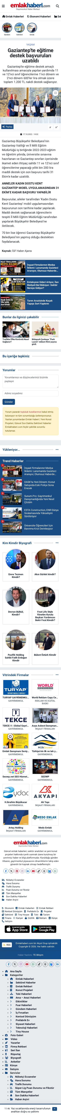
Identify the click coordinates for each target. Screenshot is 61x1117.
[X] (11, 870)
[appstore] (17, 929)
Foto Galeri (16, 1035)
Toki (36, 914)
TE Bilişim (38, 955)
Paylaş (9, 126)
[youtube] (26, 964)
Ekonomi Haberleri (40, 16)
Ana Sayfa (15, 971)
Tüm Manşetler (13, 893)
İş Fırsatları (22, 1012)
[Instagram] (22, 870)
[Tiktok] (38, 870)
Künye (54, 918)
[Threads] (44, 870)
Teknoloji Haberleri (26, 1027)
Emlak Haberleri (14, 16)
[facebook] (8, 964)
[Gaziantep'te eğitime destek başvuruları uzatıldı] (30, 105)
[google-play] (44, 929)
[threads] (45, 964)
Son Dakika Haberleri (16, 896)
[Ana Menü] (3, 6)
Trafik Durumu (13, 886)
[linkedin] (57, 964)
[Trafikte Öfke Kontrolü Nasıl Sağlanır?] (16, 329)
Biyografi (15, 1057)
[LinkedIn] (27, 870)
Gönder (9, 401)
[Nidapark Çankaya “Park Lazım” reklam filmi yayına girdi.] (45, 329)
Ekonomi (9, 908)
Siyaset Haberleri (25, 1024)
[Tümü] (57, 449)
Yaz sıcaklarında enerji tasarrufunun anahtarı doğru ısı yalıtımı (30, 1110)
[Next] (49, 870)
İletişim (14, 1069)
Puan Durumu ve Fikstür (17, 890)
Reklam (43, 918)
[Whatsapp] (55, 870)
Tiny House (23, 914)
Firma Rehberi (18, 1046)
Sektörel (9, 914)
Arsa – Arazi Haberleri (28, 997)
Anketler (15, 1061)
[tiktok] (39, 964)
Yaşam (30, 44)
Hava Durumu (12, 883)
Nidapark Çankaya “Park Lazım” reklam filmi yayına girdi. (44, 341)
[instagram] (20, 964)
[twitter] (14, 964)
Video (13, 1039)
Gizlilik (31, 918)
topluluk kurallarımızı (31, 412)
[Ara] (57, 6)
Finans (8, 918)
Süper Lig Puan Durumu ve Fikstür (34, 1087)
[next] (51, 964)
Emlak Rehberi (46, 908)
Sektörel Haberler (25, 982)
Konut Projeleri (24, 990)
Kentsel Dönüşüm (13, 911)
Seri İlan (15, 1050)
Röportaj (15, 1054)
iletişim (8, 921)
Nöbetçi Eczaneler (15, 880)
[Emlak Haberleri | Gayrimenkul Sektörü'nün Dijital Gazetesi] (30, 6)
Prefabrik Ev (33, 911)
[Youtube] (33, 870)
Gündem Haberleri (26, 1008)
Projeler (48, 911)
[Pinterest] (16, 870)
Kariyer (19, 918)
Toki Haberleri (23, 993)
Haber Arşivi (12, 899)
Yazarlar (15, 1042)
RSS (8, 945)
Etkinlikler (21, 1001)
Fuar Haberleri (23, 1005)
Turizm (46, 914)
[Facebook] (5, 870)
